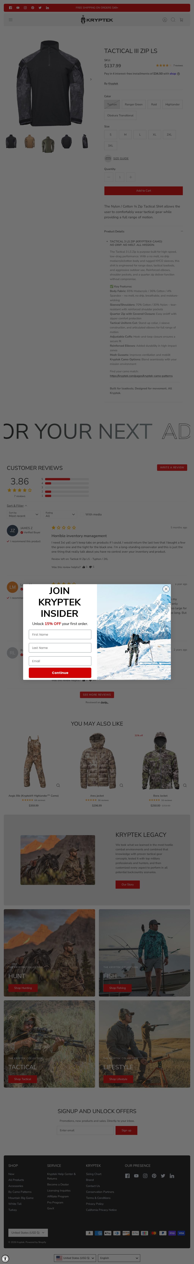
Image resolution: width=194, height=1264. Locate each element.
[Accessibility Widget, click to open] (5, 1258)
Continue (60, 672)
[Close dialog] (166, 589)
